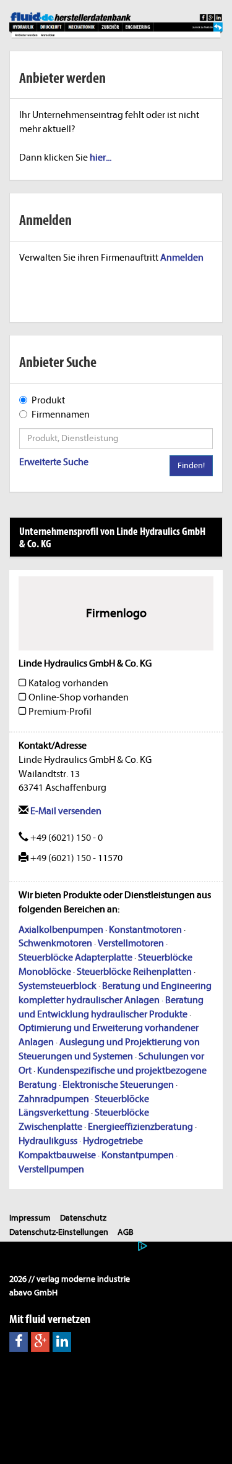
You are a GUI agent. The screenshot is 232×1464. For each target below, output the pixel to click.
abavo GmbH (33, 1292)
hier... (100, 157)
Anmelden (182, 257)
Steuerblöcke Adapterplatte (75, 957)
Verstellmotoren (131, 943)
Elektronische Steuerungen (118, 1084)
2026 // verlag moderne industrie (69, 1279)
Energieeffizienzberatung (140, 1126)
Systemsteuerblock (58, 985)
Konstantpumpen (137, 1155)
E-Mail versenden (64, 811)
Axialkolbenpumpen (61, 929)
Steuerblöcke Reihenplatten (134, 971)
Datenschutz (83, 1218)
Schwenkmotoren (55, 943)
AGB (126, 1232)
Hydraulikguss (48, 1140)
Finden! (191, 465)
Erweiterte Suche (53, 462)
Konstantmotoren (145, 929)
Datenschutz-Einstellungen (58, 1232)
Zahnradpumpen (54, 1098)
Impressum (30, 1218)
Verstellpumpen (51, 1169)
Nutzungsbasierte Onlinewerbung (71, 1246)
